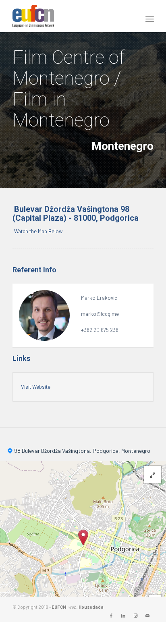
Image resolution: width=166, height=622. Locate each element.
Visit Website (35, 387)
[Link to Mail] (147, 616)
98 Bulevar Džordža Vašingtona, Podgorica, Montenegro (82, 450)
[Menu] (148, 16)
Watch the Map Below (38, 231)
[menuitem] (148, 16)
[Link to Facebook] (111, 616)
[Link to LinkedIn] (123, 616)
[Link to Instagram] (135, 616)
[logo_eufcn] (68, 16)
